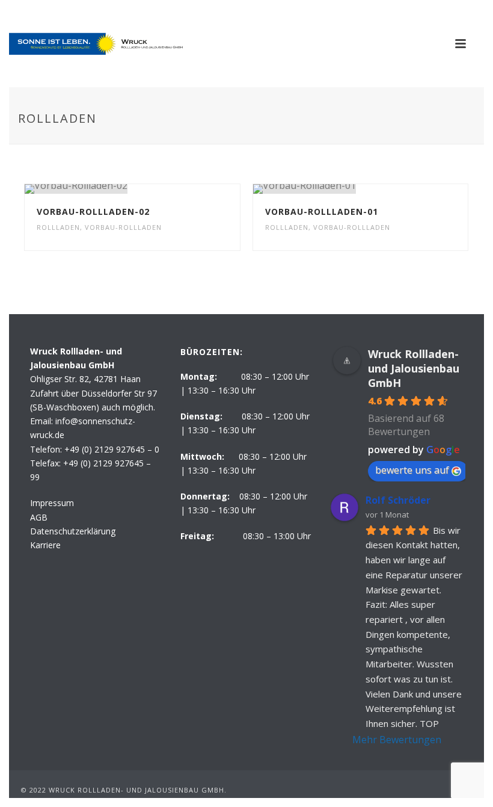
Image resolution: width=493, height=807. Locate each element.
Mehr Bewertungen (396, 739)
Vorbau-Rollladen (123, 227)
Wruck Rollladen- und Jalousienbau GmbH (413, 368)
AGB (38, 517)
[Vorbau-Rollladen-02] (157, 189)
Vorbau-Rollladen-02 (93, 211)
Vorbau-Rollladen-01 (321, 211)
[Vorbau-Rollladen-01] (385, 189)
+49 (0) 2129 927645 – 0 (111, 449)
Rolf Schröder (398, 500)
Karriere (45, 545)
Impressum (52, 503)
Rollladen (58, 227)
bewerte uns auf (412, 470)
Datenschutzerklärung (72, 531)
